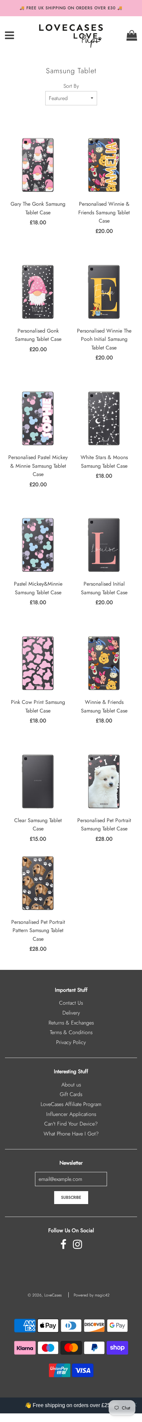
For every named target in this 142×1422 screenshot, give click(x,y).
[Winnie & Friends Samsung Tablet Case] (104, 663)
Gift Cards (71, 1094)
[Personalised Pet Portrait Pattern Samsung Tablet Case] (38, 883)
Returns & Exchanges (71, 1023)
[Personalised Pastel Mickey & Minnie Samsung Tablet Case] (38, 418)
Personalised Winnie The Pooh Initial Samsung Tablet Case (104, 339)
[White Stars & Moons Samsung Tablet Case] (104, 418)
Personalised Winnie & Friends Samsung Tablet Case (104, 212)
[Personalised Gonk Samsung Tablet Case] (38, 292)
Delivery (71, 1013)
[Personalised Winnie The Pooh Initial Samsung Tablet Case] (104, 292)
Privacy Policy (71, 1042)
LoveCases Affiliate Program (71, 1104)
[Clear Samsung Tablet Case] (38, 781)
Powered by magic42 (92, 1295)
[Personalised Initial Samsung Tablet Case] (104, 545)
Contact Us (71, 1003)
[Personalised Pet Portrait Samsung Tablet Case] (104, 781)
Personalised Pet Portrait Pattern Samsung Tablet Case (38, 930)
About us (71, 1084)
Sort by (71, 86)
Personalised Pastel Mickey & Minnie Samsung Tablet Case (38, 465)
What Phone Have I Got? (71, 1133)
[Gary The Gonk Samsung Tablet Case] (38, 165)
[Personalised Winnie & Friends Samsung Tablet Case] (104, 165)
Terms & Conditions (71, 1032)
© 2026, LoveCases (45, 1295)
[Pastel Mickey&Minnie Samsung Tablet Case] (38, 545)
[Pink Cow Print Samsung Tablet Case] (38, 663)
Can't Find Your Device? (71, 1124)
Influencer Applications (71, 1114)
